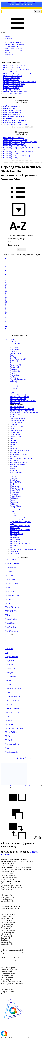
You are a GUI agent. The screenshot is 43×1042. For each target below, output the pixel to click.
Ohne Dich (13, 476)
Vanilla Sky (9, 736)
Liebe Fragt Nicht (16, 432)
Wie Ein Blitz (14, 532)
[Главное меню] (17, 31)
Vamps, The (9, 661)
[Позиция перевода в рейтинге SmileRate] (39, 839)
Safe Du (12, 484)
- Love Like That (15, 140)
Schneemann (14, 486)
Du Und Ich (14, 361)
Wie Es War (14, 536)
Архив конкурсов (12, 46)
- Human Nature (15, 92)
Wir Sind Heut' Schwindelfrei (20, 544)
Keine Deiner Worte (17, 421)
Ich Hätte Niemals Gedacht (19, 397)
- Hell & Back (13, 116)
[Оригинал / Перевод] (17, 839)
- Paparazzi (11, 90)
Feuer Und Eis (15, 371)
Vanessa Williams (11, 732)
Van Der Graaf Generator (14, 728)
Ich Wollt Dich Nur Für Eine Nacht (22, 409)
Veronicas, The (10, 591)
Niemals (12, 468)
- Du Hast (11, 80)
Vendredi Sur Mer (11, 583)
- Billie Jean (13, 68)
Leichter (12, 428)
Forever (12, 373)
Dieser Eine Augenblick (18, 359)
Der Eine (13, 357)
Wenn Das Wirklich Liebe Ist (20, 530)
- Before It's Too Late (17, 124)
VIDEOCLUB (10, 559)
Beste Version (14, 351)
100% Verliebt (15, 343)
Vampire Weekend (11, 657)
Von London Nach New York (20, 526)
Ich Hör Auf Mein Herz (18, 399)
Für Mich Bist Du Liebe (18, 379)
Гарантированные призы (14, 44)
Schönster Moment (16, 488)
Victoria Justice (10, 641)
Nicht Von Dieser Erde (18, 464)
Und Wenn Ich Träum (17, 512)
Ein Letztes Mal (15, 365)
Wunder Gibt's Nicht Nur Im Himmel (23, 549)
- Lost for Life (13, 138)
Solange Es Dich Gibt (17, 490)
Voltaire (8, 680)
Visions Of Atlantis (12, 607)
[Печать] (35, 839)
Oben (12, 474)
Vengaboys (9, 599)
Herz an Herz (14, 391)
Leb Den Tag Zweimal (18, 426)
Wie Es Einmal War (16, 534)
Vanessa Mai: (10, 339)
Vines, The (9, 704)
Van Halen (9, 665)
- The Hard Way (16, 70)
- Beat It (12, 76)
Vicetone (8, 684)
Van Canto (9, 724)
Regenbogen (14, 480)
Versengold (9, 673)
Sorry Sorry (14, 494)
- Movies (12, 110)
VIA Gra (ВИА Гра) (12, 700)
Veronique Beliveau (12, 744)
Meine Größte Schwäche (18, 454)
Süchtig (12, 504)
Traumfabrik (14, 508)
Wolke (12, 548)
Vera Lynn (9, 637)
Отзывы (8, 52)
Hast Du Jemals (15, 389)
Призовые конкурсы (13, 42)
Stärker (12, 500)
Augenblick (14, 347)
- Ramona (11, 154)
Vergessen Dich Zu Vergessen (20, 522)
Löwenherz (14, 442)
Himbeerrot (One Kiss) (18, 395)
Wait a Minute (15, 528)
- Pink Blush (12, 114)
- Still (15, 120)
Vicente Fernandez (11, 752)
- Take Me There (11, 78)
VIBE (12, 524)
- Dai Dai (15, 66)
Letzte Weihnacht (16, 430)
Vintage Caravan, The (13, 688)
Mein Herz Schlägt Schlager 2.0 (21, 450)
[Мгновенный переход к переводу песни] (18, 216)
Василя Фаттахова (12, 563)
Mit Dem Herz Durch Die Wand (21, 458)
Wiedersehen (14, 538)
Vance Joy (8, 571)
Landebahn (14, 424)
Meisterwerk (14, 456)
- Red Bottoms (11, 106)
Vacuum (8, 587)
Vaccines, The (10, 669)
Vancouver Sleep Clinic (13, 696)
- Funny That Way (14, 144)
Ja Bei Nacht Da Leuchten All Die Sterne (24, 413)
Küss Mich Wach (16, 423)
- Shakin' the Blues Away (16, 156)
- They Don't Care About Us (19, 82)
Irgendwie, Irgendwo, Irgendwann (22, 411)
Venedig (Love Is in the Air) (19, 518)
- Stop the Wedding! (12, 112)
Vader (7, 645)
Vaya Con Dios (10, 627)
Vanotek (8, 603)
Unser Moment (15, 516)
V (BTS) (8, 716)
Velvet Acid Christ (11, 631)
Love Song (13, 440)
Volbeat (8, 615)
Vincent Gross (10, 623)
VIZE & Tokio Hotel (12, 708)
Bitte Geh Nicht (15, 353)
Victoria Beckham (11, 676)
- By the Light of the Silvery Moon (20, 142)
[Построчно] (17, 822)
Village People (10, 579)
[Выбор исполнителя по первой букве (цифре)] (18, 233)
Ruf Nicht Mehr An (16, 482)
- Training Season (13, 86)
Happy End (14, 387)
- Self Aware (12, 72)
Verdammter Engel (16, 520)
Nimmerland (14, 470)
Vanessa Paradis (10, 567)
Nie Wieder (14, 466)
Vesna (7, 748)
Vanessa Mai (32, 786)
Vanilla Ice (9, 649)
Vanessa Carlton (11, 619)
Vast (6, 653)
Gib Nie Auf (14, 383)
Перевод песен (10, 38)
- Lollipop (9, 108)
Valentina (8, 720)
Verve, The (9, 575)
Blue (11, 355)
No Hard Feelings (16, 472)
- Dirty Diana (14, 84)
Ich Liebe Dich (15, 403)
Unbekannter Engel (16, 510)
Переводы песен (15, 786)
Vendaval (8, 740)
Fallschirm (13, 369)
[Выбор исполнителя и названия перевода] (18, 200)
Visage (7, 692)
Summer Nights (15, 506)
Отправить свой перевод (14, 50)
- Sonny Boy (12, 158)
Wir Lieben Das (15, 542)
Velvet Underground (12, 595)
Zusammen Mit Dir (16, 553)
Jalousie (12, 417)
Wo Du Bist (14, 546)
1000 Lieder (14, 341)
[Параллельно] (17, 805)
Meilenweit (14, 448)
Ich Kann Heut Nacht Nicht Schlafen (23, 401)
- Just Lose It (11, 88)
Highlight (13, 393)
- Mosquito (8, 118)
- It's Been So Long (14, 146)
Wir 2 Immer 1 (15, 540)
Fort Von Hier (14, 375)
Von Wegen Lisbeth (12, 712)
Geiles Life (13, 381)
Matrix (12, 446)
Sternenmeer (14, 502)
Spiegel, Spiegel (15, 496)
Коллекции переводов (13, 48)
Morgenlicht (14, 460)
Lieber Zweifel (15, 434)
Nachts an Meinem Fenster (19, 462)
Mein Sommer (15, 452)
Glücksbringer (15, 385)
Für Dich (13, 377)
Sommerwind (14, 492)
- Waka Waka (18, 74)
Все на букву (24, 758)
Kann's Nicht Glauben (17, 419)
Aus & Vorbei (14, 349)
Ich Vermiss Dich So (17, 407)
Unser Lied (14, 514)
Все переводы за (22, 127)
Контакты (9, 54)
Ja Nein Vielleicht (16, 415)
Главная (8, 36)
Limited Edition (15, 436)
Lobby (12, 438)
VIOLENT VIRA (11, 611)
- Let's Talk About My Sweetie (18, 152)
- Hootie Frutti (12, 122)
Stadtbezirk (14, 498)
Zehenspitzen (14, 551)
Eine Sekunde (14, 367)
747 (11, 345)
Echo (11, 363)
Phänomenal (14, 478)
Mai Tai (12, 444)
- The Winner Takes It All (14, 94)
